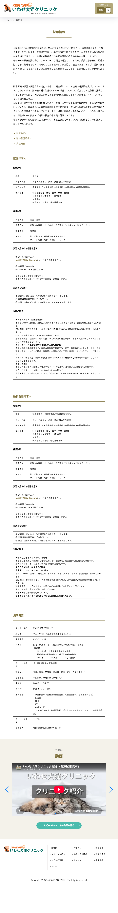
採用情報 (99, 860)
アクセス (77, 860)
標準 (101, 10)
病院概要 (20, 144)
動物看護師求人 (23, 138)
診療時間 (99, 848)
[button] (55, 813)
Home (9, 20)
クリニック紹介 (58, 854)
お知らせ (77, 848)
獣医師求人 (21, 133)
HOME (54, 848)
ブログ (54, 866)
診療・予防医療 (80, 854)
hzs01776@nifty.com (26, 260)
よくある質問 (57, 860)
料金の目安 (100, 854)
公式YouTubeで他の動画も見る (59, 825)
